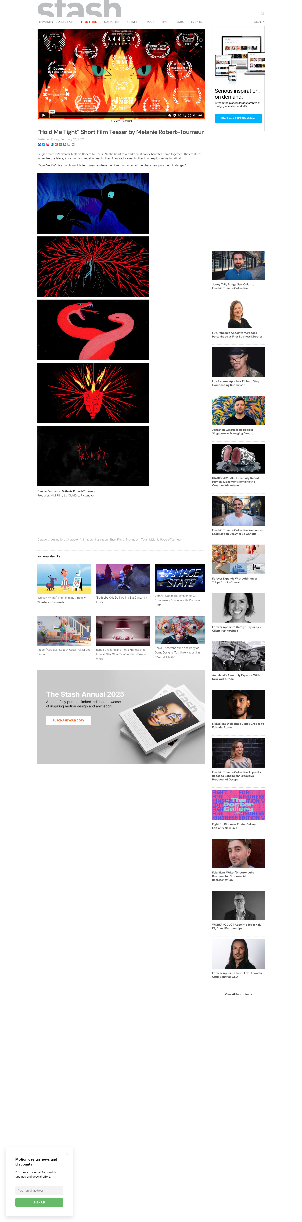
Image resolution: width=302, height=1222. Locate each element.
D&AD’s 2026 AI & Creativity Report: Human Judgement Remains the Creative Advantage (236, 481)
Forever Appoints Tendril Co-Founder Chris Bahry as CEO (237, 975)
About (149, 21)
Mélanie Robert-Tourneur (78, 491)
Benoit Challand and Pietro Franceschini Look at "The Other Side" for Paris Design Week (121, 654)
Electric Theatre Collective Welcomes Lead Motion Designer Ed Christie (237, 532)
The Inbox (132, 539)
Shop (165, 21)
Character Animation (79, 539)
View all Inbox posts (238, 994)
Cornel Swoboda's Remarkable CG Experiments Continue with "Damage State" (177, 600)
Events (196, 21)
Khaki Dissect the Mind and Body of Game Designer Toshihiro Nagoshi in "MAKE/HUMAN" (177, 652)
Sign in (259, 21)
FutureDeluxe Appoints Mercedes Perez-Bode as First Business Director (237, 334)
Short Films (116, 539)
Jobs (180, 21)
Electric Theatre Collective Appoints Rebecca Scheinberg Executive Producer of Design (236, 775)
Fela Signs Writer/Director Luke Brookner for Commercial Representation (233, 876)
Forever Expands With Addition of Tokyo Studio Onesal (234, 580)
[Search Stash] (262, 13)
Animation (57, 539)
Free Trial (89, 21)
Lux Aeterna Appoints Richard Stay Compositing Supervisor (235, 383)
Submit (132, 21)
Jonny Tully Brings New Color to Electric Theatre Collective (233, 286)
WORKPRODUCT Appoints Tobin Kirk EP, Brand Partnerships (236, 926)
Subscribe (111, 21)
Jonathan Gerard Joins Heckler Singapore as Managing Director (233, 431)
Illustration (101, 539)
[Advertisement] (238, 192)
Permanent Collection (55, 21)
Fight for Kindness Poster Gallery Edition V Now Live (234, 826)
